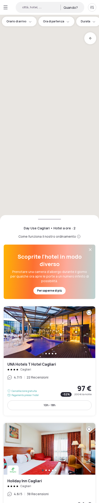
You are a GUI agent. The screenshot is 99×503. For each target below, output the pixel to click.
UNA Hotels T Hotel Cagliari (49, 361)
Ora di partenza (53, 21)
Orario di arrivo (16, 21)
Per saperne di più (49, 291)
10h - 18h (49, 405)
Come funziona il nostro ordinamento (47, 236)
